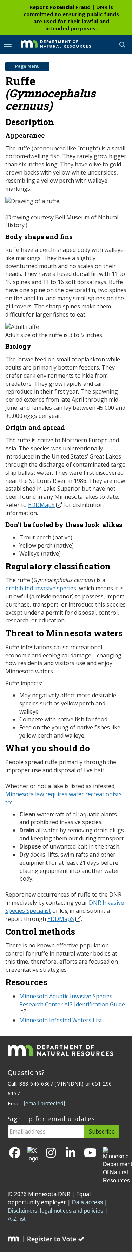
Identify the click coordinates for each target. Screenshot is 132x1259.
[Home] (50, 44)
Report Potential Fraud (60, 7)
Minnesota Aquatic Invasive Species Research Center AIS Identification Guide (72, 1000)
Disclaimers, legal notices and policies (55, 1211)
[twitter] (32, 1155)
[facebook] (15, 1153)
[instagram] (51, 1153)
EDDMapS (41, 505)
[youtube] (90, 1153)
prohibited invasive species (40, 588)
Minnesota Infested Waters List (60, 1020)
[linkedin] (71, 1153)
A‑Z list (16, 1219)
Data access (87, 1202)
